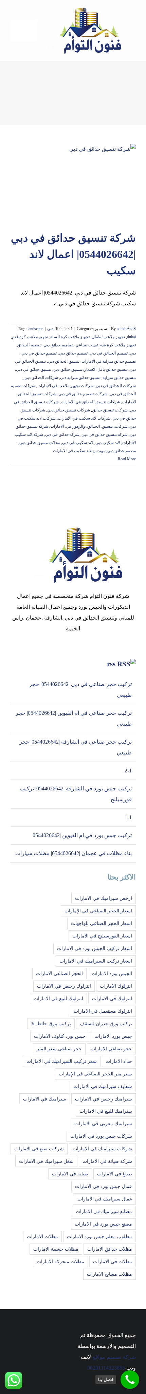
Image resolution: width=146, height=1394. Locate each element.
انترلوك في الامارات (112, 998)
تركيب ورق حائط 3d (51, 1023)
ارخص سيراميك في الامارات (103, 898)
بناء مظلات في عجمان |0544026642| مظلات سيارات (73, 853)
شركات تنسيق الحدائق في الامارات (90, 402)
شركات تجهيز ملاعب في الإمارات (65, 385)
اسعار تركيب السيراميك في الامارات (95, 961)
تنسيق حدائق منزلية (119, 377)
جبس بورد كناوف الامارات (60, 1036)
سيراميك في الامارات (44, 1099)
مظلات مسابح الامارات (109, 1274)
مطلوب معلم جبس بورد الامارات (99, 1236)
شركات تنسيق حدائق (110, 410)
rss (111, 664)
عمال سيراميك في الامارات (104, 1198)
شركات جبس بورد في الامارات (101, 1136)
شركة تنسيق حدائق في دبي (104, 434)
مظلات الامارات (42, 1236)
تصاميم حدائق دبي (58, 345)
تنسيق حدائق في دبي (33, 369)
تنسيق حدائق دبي (67, 369)
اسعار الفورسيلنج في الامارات (102, 935)
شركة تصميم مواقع (114, 1357)
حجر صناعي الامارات (111, 1048)
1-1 (128, 817)
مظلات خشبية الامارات (55, 1249)
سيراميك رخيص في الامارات (103, 1099)
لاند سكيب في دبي (77, 442)
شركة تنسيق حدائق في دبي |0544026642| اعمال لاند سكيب (73, 254)
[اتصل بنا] (130, 1379)
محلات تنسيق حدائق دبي (39, 442)
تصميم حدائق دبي (73, 353)
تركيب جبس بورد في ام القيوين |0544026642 (82, 835)
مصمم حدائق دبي (121, 450)
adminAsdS (126, 328)
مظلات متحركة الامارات (60, 1261)
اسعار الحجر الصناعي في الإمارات (98, 910)
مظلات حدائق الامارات (109, 1249)
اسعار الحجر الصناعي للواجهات (101, 923)
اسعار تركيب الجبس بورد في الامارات (94, 948)
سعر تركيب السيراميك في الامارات (61, 1061)
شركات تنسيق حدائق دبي (68, 410)
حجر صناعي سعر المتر (59, 1048)
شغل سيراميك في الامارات (46, 1161)
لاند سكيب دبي (107, 442)
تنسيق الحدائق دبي (63, 361)
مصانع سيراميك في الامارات (104, 1211)
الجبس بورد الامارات (112, 973)
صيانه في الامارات (70, 1173)
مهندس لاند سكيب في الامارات (79, 450)
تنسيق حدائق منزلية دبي (80, 377)
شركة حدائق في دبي (62, 434)
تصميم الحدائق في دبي (109, 353)
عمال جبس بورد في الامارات (103, 1186)
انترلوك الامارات (116, 986)
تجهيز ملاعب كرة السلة (70, 337)
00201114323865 (106, 1368)
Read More (126, 459)
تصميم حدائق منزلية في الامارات (108, 361)
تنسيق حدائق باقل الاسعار (106, 369)
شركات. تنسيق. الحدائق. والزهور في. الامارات (89, 426)
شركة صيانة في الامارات (107, 1161)
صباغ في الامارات (114, 1173)
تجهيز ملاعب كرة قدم (30, 337)
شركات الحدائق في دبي (116, 385)
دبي (50, 328)
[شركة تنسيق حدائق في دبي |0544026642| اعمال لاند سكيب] (73, 183)
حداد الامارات (119, 1061)
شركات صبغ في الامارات (39, 1148)
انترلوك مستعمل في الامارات (103, 1011)
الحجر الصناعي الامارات (59, 973)
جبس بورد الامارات (113, 1036)
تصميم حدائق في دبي (39, 353)
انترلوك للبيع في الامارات (58, 998)
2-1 (128, 770)
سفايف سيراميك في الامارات (102, 1086)
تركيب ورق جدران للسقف (106, 1023)
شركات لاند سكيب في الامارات (84, 418)
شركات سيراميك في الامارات (102, 1148)
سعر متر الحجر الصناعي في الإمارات (95, 1073)
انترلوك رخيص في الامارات (64, 986)
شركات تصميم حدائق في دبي (83, 393)
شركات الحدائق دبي (41, 377)
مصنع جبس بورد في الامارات (103, 1224)
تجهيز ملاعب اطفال (108, 337)
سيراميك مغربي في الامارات (103, 1123)
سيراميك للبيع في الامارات (105, 1111)
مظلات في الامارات (112, 1261)
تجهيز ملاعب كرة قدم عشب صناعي (105, 345)
